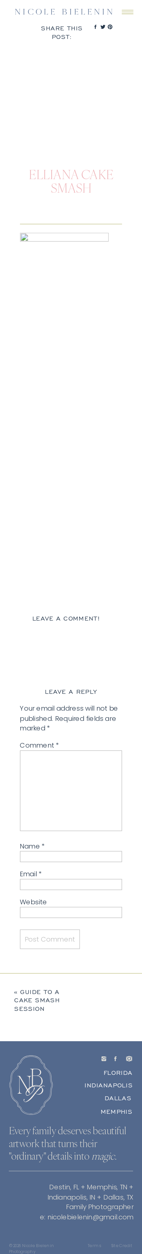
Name (32, 846)
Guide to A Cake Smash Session (37, 1000)
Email (31, 873)
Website (33, 901)
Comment (39, 745)
